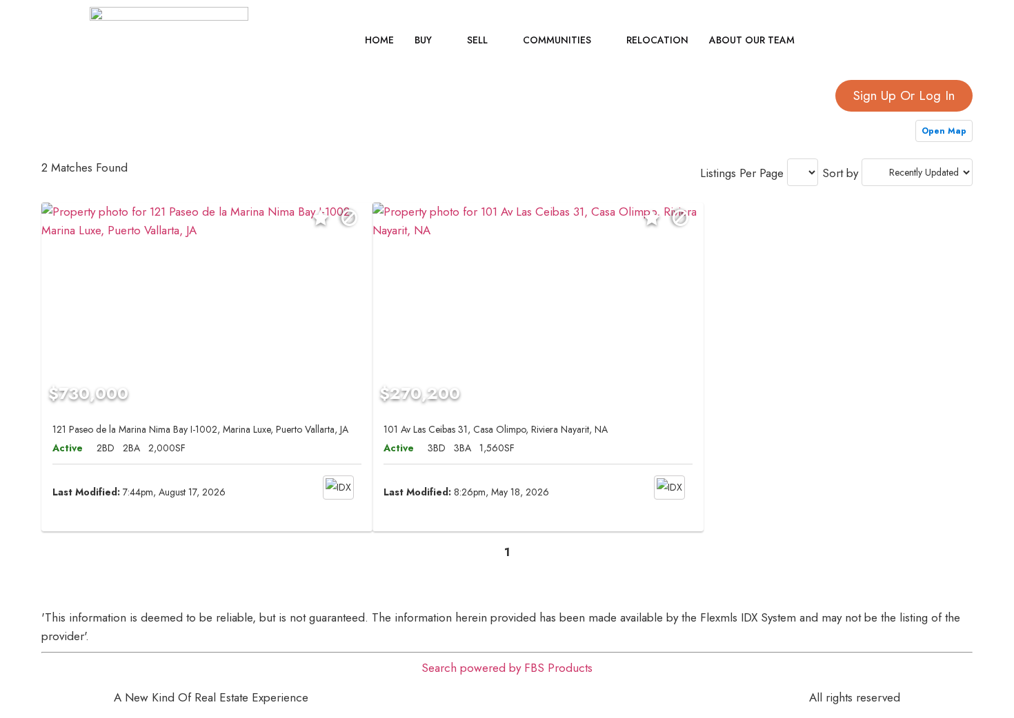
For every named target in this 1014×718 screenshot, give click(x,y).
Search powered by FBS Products (507, 667)
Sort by (840, 173)
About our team (752, 40)
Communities (557, 40)
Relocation (657, 40)
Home (379, 40)
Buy (423, 40)
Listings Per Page (742, 173)
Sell (477, 40)
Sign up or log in (904, 95)
